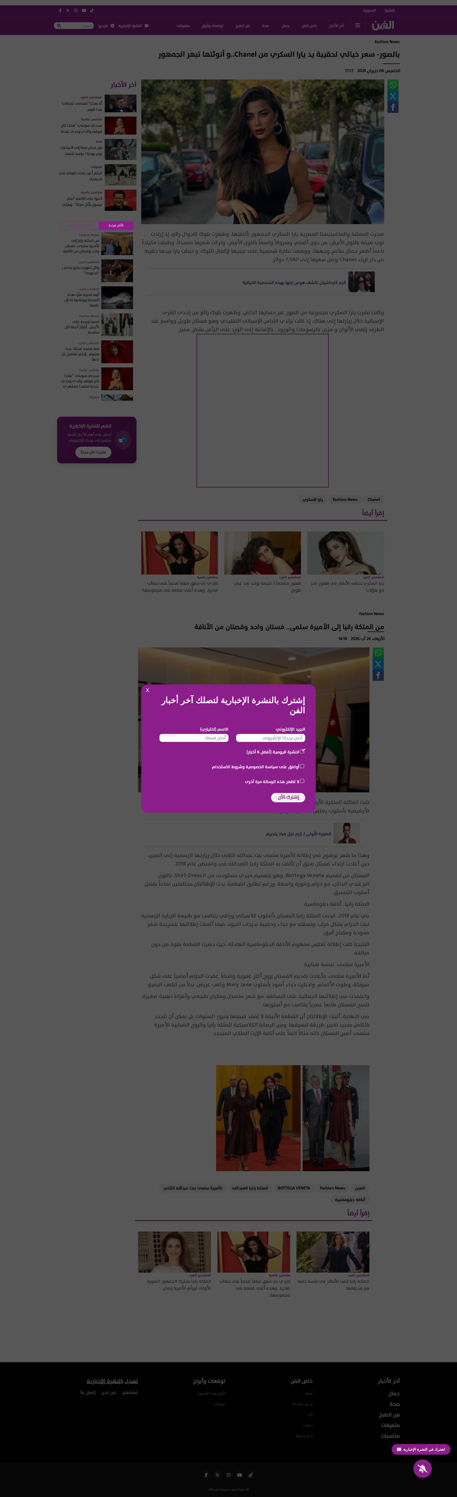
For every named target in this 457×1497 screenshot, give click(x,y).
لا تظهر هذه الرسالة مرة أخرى (272, 781)
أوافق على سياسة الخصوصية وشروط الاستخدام (255, 766)
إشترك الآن (288, 797)
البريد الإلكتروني (290, 729)
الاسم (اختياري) (214, 729)
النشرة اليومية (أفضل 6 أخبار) (272, 751)
